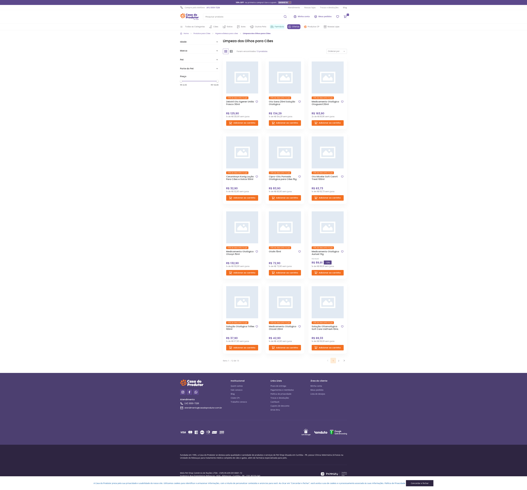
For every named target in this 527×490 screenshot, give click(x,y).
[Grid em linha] (231, 51)
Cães (215, 26)
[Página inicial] (189, 16)
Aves (243, 26)
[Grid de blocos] (225, 51)
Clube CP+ (235, 398)
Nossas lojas (310, 7)
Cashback (274, 402)
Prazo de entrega (278, 386)
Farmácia (279, 26)
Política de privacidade (280, 394)
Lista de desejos (317, 394)
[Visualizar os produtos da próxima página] (344, 360)
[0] (345, 16)
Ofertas (295, 26)
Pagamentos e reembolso (282, 390)
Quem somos (237, 386)
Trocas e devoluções (329, 7)
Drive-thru (275, 409)
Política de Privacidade (395, 483)
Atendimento (294, 7)
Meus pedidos (316, 390)
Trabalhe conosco (239, 402)
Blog (345, 7)
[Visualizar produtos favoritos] (337, 16)
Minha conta (316, 386)
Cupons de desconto (279, 405)
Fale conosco (236, 390)
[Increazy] (334, 474)
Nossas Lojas (333, 26)
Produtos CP (313, 26)
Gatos (229, 26)
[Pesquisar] (285, 16)
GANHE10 (283, 2)
